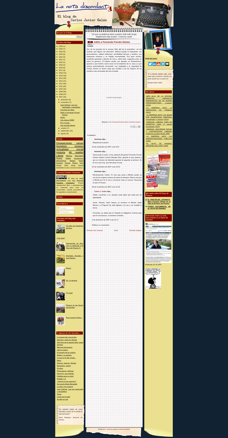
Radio (81, 161)
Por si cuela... (65, 123)
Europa (67, 163)
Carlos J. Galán (100, 191)
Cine (81, 163)
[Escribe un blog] (134, 126)
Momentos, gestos (64, 366)
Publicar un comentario (100, 225)
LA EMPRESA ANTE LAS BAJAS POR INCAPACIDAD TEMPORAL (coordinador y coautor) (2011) (159, 117)
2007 (61, 97)
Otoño (62, 117)
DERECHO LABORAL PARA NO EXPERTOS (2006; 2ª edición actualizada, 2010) (159, 124)
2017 (61, 70)
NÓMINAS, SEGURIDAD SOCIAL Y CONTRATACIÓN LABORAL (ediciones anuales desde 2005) (159, 131)
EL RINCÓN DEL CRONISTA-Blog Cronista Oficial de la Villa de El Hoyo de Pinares (159, 201)
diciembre (65, 100)
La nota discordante (123, 429)
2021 (61, 59)
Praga (59, 394)
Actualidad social (69, 149)
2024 (61, 52)
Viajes (68, 158)
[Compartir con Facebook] (139, 126)
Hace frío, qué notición (65, 374)
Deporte (59, 165)
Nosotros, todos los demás (67, 340)
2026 (61, 46)
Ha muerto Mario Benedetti (67, 384)
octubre (64, 128)
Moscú (68, 268)
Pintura (75, 163)
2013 (61, 81)
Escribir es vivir (62, 399)
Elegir (59, 360)
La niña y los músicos (65, 387)
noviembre (65, 102)
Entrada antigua (135, 230)
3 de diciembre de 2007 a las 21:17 (105, 220)
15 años (60, 368)
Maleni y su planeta (64, 355)
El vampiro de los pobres (66, 352)
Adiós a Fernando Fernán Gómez (112, 42)
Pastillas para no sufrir (65, 376)
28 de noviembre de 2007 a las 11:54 (106, 187)
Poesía (59, 158)
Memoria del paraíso (64, 347)
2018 (61, 68)
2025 (61, 49)
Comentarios (64, 212)
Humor (73, 165)
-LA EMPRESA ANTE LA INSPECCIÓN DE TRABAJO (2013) (159, 110)
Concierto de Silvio (67, 110)
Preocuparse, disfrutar (65, 371)
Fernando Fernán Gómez (120, 122)
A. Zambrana (109, 429)
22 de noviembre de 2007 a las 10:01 (106, 167)
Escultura (67, 167)
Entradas (62, 208)
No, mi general (71, 280)
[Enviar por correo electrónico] (131, 126)
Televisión (79, 156)
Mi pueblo (76, 152)
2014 (61, 78)
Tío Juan (69, 293)
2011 (61, 86)
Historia (60, 152)
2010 (61, 89)
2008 (61, 94)
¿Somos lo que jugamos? (66, 381)
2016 (61, 73)
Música (69, 156)
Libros (59, 155)
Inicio (116, 230)
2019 (61, 65)
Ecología (59, 163)
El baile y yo (61, 379)
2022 (61, 57)
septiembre (65, 131)
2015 (61, 76)
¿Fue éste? (60, 238)
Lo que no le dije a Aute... (66, 358)
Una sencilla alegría (67, 125)
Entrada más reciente (95, 230)
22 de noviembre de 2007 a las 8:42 (105, 147)
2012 (61, 84)
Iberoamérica (61, 161)
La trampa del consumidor (67, 337)
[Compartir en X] (136, 126)
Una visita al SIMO (67, 120)
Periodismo (79, 167)
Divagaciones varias (69, 143)
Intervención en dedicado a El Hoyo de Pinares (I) (74, 246)
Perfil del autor (151, 58)
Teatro (66, 165)
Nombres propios (69, 146)
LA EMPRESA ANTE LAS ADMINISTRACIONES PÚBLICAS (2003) (159, 139)
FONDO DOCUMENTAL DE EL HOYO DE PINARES (159, 207)
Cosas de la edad (63, 397)
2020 (61, 62)
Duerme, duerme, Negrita (66, 363)
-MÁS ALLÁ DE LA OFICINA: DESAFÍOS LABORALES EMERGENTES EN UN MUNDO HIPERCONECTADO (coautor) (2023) (159, 100)
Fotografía (73, 167)
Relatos (72, 161)
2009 (61, 91)
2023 (61, 54)
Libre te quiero (62, 350)
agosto (63, 133)
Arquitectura (78, 158)
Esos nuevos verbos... (74, 318)
